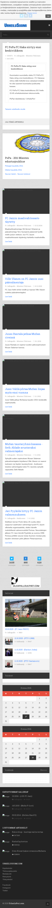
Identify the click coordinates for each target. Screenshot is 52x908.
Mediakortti (7, 874)
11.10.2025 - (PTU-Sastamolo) (27, 661)
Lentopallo (18, 818)
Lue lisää (8, 241)
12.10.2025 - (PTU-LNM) (24, 638)
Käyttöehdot (7, 868)
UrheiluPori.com (16, 903)
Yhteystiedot (7, 879)
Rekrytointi (7, 877)
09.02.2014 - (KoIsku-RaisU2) (24, 815)
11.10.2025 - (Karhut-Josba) (26, 649)
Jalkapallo (11, 632)
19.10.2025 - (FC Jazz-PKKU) (17, 629)
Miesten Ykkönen (33, 56)
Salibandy (20, 641)
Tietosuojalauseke (10, 871)
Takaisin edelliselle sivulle (15, 109)
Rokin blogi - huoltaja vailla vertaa (27, 832)
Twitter (5, 891)
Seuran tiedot (10, 174)
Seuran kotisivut (23, 174)
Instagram (7, 888)
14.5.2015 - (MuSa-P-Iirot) (23, 805)
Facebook (6, 885)
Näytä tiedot (32, 13)
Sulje (48, 16)
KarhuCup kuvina (20, 841)
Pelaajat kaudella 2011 (14, 166)
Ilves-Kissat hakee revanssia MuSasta (29, 851)
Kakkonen (21, 518)
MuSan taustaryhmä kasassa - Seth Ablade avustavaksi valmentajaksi (24, 447)
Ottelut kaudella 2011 (13, 170)
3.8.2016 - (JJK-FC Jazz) (22, 796)
